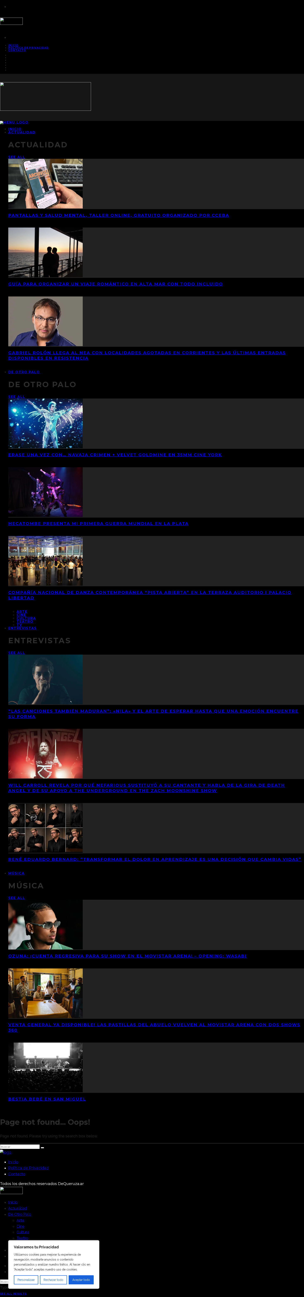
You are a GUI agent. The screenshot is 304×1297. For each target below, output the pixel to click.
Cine (21, 615)
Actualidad (22, 132)
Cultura (26, 618)
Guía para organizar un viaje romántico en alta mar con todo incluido (115, 284)
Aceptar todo (81, 1279)
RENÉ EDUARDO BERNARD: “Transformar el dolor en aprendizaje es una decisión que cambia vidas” (154, 859)
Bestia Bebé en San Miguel (47, 1099)
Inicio (13, 1162)
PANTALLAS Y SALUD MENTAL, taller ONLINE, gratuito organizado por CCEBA (118, 215)
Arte (22, 612)
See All (16, 157)
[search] (42, 1147)
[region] (53, 1264)
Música (16, 873)
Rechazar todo (53, 1279)
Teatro (25, 622)
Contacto (17, 50)
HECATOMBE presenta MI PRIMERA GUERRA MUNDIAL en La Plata (98, 523)
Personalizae (26, 1279)
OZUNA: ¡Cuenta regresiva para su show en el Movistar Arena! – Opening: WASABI (127, 956)
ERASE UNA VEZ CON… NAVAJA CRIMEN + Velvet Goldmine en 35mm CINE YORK (115, 454)
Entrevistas (22, 628)
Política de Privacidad (28, 47)
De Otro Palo (24, 372)
